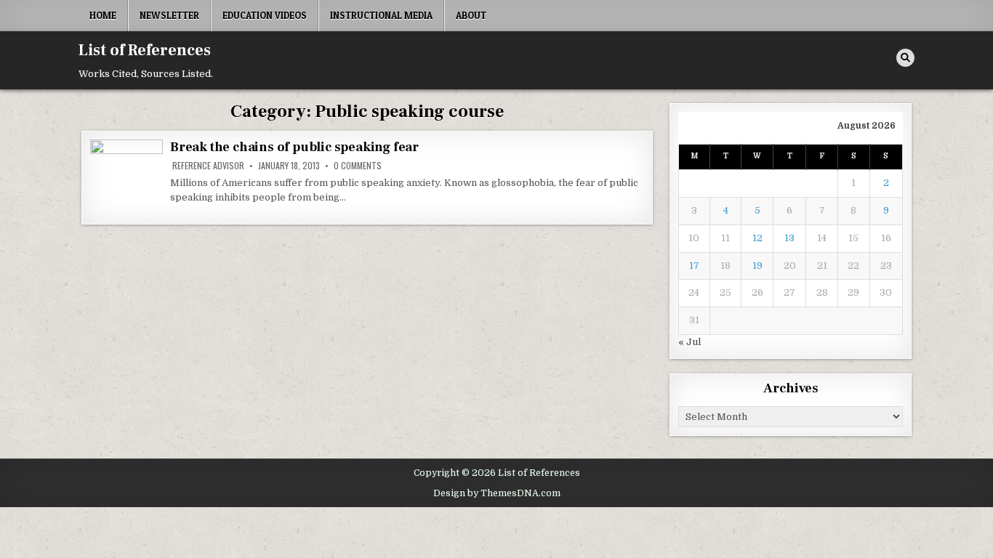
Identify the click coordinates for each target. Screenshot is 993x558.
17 (694, 265)
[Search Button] (905, 58)
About (471, 15)
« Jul (689, 341)
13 (789, 237)
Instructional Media (381, 15)
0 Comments (358, 165)
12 (757, 237)
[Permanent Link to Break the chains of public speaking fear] (126, 177)
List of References (145, 50)
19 (757, 265)
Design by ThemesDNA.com (496, 493)
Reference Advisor (208, 165)
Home (102, 15)
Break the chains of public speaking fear (294, 147)
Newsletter (169, 15)
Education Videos (264, 15)
